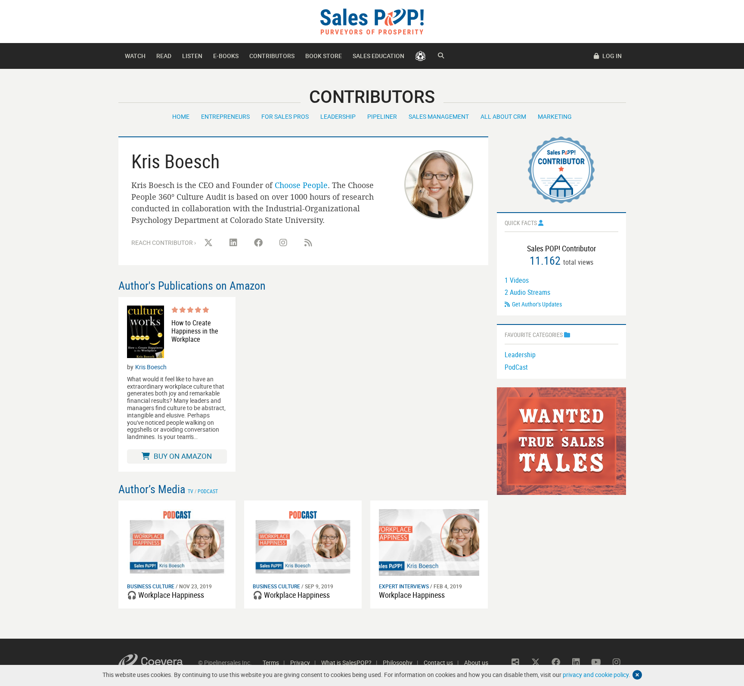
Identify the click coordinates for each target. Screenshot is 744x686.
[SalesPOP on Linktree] (515, 662)
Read (163, 56)
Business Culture (150, 586)
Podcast (208, 491)
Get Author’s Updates (537, 304)
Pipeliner (382, 116)
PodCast (516, 367)
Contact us (438, 662)
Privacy (300, 662)
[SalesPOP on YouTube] (596, 662)
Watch (135, 56)
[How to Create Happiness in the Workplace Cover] (145, 332)
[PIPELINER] (420, 56)
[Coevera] (158, 662)
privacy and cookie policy (596, 675)
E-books (226, 56)
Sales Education (378, 56)
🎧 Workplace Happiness (165, 595)
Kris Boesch (151, 367)
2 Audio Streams (527, 292)
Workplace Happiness (412, 595)
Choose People (301, 185)
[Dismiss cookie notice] (637, 675)
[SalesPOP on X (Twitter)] (208, 242)
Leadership (338, 116)
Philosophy (397, 662)
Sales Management (439, 116)
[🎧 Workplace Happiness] (177, 542)
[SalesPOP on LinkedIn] (233, 242)
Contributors (271, 56)
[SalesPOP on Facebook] (258, 242)
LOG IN (611, 56)
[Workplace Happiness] (429, 542)
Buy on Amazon (182, 456)
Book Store (323, 56)
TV (190, 491)
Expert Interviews (404, 586)
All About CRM (503, 116)
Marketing (555, 116)
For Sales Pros (285, 116)
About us (476, 662)
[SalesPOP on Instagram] (283, 242)
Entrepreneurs (225, 116)
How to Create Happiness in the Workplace (194, 331)
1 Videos (517, 280)
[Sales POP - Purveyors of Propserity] (372, 21)
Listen (192, 56)
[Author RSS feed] (308, 242)
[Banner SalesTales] (561, 440)
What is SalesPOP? (346, 662)
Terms (271, 662)
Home (180, 116)
